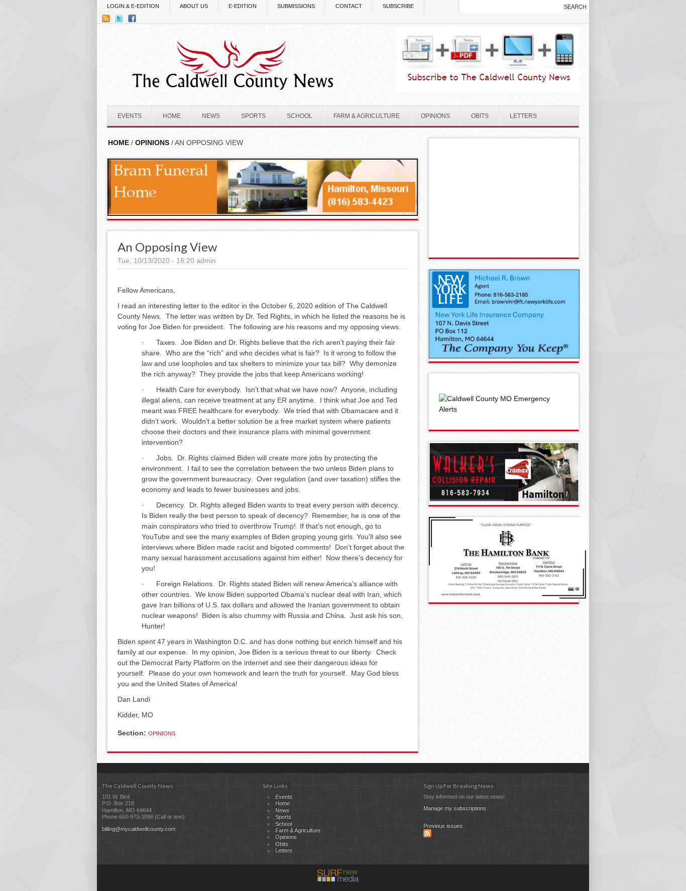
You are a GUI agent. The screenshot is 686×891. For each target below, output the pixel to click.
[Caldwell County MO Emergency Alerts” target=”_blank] (503, 409)
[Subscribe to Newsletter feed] (427, 835)
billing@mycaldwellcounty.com (138, 829)
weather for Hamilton (504, 247)
